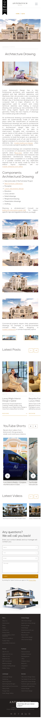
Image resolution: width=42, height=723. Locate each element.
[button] (31, 350)
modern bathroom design (23, 143)
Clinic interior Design (26, 639)
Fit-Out (4, 648)
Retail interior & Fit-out (27, 630)
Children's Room (25, 661)
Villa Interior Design (26, 620)
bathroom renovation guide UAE (14, 210)
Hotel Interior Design (26, 691)
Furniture (23, 648)
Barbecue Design (7, 663)
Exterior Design (25, 625)
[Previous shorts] (31, 426)
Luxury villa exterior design (14, 189)
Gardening (5, 679)
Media (4, 627)
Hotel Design (24, 627)
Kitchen (23, 668)
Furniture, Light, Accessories (28, 684)
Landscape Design (7, 677)
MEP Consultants (7, 661)
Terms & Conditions (7, 638)
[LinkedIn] (26, 714)
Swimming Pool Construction (10, 686)
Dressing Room (25, 656)
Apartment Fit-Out (7, 654)
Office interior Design (27, 637)
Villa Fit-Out (5, 651)
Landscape (5, 674)
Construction (5, 623)
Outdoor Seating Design (8, 665)
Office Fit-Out (6, 656)
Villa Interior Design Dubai (28, 677)
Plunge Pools (5, 691)
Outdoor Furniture (26, 654)
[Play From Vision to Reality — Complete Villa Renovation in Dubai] (15, 459)
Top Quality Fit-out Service (28, 679)
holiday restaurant (9, 329)
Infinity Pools (5, 688)
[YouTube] (11, 714)
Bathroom (24, 663)
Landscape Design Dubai (28, 686)
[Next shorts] (35, 426)
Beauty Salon (25, 635)
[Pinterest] (29, 714)
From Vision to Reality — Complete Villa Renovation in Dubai (14, 483)
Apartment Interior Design (28, 623)
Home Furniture (25, 651)
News (3, 625)
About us (4, 620)
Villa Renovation (25, 632)
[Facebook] (18, 714)
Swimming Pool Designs (8, 684)
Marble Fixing (5, 668)
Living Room (24, 665)
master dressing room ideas (12, 166)
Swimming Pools (6, 681)
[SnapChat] (22, 714)
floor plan (18, 153)
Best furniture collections (13, 183)
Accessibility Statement (8, 643)
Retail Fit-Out (6, 658)
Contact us (5, 630)
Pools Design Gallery (7, 693)
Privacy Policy (32, 580)
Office (23, 658)
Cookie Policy (5, 640)
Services (23, 674)
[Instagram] (15, 714)
